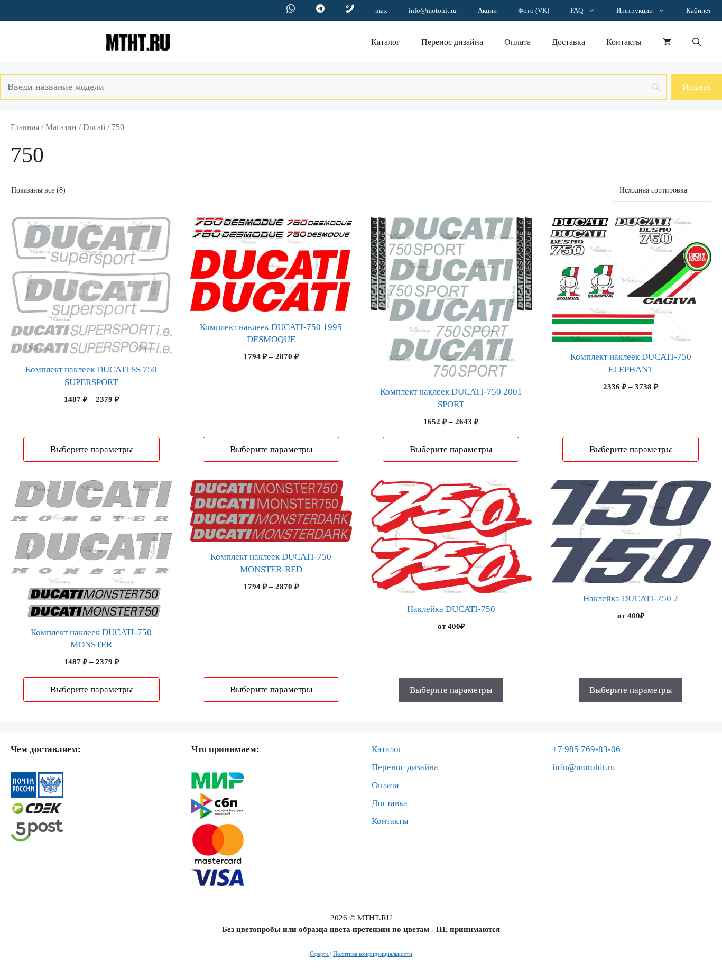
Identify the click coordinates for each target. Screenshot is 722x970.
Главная (25, 127)
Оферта (319, 953)
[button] (696, 42)
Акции (487, 10)
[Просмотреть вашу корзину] (667, 42)
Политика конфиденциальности (372, 953)
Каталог (385, 42)
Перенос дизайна (452, 42)
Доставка (568, 42)
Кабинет (698, 10)
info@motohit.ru (433, 10)
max (381, 10)
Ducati (94, 127)
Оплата (517, 42)
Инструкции (634, 10)
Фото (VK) (533, 10)
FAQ (576, 10)
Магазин (61, 127)
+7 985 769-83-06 (586, 749)
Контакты (624, 42)
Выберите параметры (91, 449)
